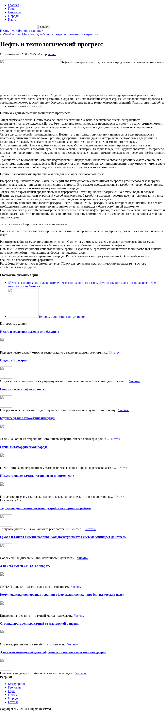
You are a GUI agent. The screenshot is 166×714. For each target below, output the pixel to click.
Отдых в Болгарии (14, 360)
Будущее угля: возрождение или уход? (27, 418)
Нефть (12, 694)
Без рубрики (16, 683)
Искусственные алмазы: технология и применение (37, 475)
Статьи (13, 702)
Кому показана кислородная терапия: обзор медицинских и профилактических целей (62, 594)
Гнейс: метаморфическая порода (24, 447)
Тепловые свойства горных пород (61, 316)
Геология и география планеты (23, 389)
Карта (12, 19)
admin (52, 54)
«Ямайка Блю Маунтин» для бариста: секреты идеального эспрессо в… (51, 34)
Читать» (114, 352)
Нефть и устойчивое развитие (20, 30)
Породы (13, 16)
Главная (13, 5)
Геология (14, 12)
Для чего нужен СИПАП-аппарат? (25, 566)
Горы (11, 8)
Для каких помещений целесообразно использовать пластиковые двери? (53, 652)
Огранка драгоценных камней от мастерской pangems (39, 623)
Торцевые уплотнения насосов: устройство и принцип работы (45, 508)
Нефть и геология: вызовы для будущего (30, 331)
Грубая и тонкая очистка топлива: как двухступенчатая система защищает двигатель (63, 537)
